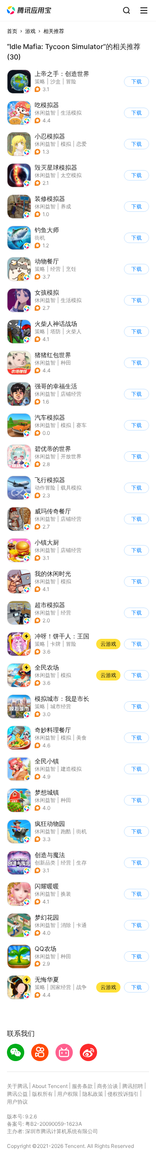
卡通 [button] (81, 925)
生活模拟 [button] (71, 112)
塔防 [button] (55, 331)
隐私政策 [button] (92, 1094)
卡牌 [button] (55, 644)
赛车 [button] (81, 425)
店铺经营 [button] (71, 394)
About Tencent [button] (50, 1086)
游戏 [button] (30, 31)
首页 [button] (12, 31)
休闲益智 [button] (45, 112)
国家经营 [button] (60, 987)
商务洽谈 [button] (107, 1086)
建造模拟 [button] (71, 769)
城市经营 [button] (60, 706)
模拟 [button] (66, 144)
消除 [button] (66, 925)
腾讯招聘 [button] (132, 1086)
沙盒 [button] (55, 81)
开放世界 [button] (71, 456)
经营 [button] (55, 269)
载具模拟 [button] (71, 487)
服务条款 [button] (82, 1086)
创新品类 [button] (45, 862)
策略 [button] (40, 81)
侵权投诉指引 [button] (123, 1094)
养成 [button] (66, 206)
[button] (29, 10)
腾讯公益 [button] (17, 1094)
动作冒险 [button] (45, 487)
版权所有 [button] (42, 1094)
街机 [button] (40, 237)
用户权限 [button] (67, 1094)
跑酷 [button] (66, 831)
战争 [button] (81, 987)
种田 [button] (66, 362)
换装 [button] (66, 894)
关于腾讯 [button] (17, 1086)
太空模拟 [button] (71, 175)
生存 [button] (81, 862)
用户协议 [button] (17, 1101)
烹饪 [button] (71, 269)
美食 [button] (81, 737)
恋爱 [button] (81, 144)
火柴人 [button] (73, 331)
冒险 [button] (71, 81)
